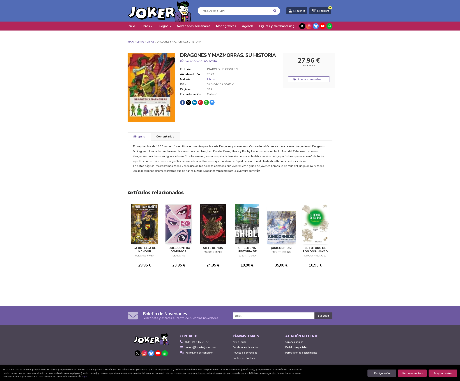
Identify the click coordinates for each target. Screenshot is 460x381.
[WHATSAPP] (329, 26)
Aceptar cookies (442, 373)
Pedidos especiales (296, 347)
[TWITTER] (302, 26)
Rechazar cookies (412, 373)
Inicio (131, 41)
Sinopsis (139, 137)
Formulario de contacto (199, 352)
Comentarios (165, 137)
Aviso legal (239, 342)
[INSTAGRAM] (309, 26)
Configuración (382, 373)
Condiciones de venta (245, 347)
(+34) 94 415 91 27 (197, 342)
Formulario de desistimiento (301, 352)
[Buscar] (275, 11)
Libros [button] (146, 26)
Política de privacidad (245, 352)
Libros (140, 41)
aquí (84, 376)
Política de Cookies (244, 358)
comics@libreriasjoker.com (200, 347)
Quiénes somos (294, 342)
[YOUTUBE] (323, 26)
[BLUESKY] (316, 26)
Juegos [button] (163, 26)
